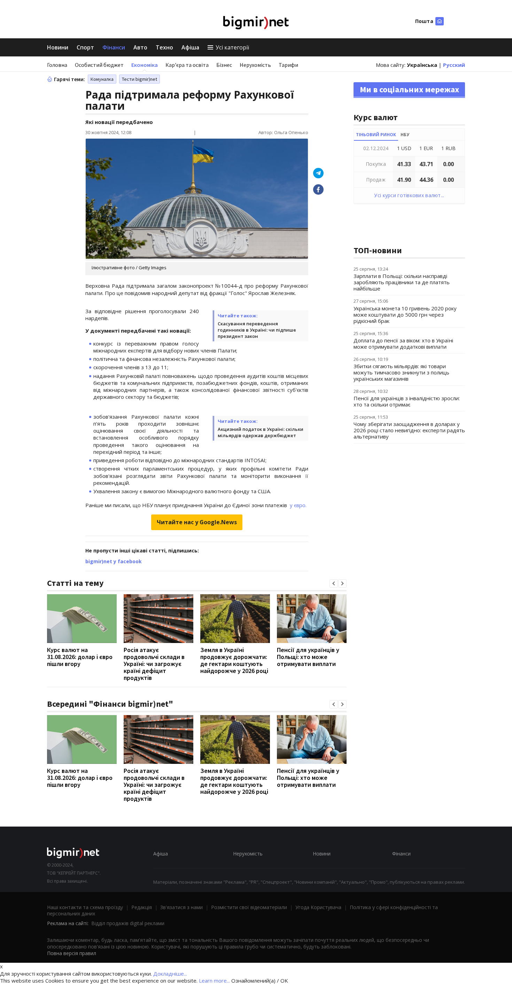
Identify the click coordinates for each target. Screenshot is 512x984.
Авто (140, 47)
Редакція (141, 907)
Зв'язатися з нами (181, 907)
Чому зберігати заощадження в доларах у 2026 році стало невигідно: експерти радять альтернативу (409, 430)
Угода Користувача (318, 907)
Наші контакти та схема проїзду (85, 907)
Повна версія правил (71, 953)
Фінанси (113, 47)
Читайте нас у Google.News (197, 522)
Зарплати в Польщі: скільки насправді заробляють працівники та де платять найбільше (402, 282)
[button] (333, 583)
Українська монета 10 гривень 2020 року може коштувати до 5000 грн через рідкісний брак (405, 314)
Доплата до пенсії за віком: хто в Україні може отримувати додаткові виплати (403, 343)
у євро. (297, 505)
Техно (164, 47)
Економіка (144, 64)
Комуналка (102, 79)
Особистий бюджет (99, 64)
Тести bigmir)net (139, 79)
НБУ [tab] (405, 135)
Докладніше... (170, 973)
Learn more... (214, 980)
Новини (57, 47)
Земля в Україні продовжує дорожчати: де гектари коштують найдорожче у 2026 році (234, 660)
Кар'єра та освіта (187, 64)
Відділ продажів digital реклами (127, 923)
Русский (454, 64)
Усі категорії (232, 47)
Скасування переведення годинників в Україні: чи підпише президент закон (257, 329)
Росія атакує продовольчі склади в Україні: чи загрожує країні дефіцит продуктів (154, 664)
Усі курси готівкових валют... (409, 195)
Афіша (190, 47)
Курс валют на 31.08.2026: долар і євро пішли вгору (80, 657)
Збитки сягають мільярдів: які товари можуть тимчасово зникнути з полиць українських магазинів (401, 372)
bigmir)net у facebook (113, 561)
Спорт (85, 47)
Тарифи (288, 64)
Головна (57, 64)
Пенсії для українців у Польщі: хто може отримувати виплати (308, 657)
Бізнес (224, 64)
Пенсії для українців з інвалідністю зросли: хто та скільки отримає (407, 401)
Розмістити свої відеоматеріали (249, 907)
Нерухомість (255, 64)
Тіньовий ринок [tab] (376, 135)
